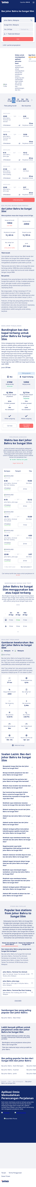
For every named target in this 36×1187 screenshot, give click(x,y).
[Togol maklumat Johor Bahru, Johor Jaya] (32, 983)
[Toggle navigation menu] (34, 2)
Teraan (3, 1173)
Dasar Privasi (5, 1176)
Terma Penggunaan (15, 1173)
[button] (10, 29)
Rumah (3, 1081)
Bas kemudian (25, 567)
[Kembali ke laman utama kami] (5, 2)
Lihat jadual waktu (9, 248)
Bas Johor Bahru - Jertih (9, 1074)
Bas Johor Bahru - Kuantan (10, 1070)
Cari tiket (9, 225)
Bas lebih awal (10, 567)
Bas (9, 1081)
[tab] (10, 105)
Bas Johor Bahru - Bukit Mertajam (12, 1066)
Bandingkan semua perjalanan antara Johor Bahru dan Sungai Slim (16, 1044)
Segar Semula (17, 463)
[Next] (32, 100)
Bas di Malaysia (18, 1081)
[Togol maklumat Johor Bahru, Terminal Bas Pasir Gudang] (32, 992)
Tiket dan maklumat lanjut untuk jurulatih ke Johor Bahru (17, 1048)
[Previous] (5, 613)
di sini (18, 575)
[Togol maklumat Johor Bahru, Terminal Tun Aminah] (32, 974)
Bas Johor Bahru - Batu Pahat (10, 1018)
